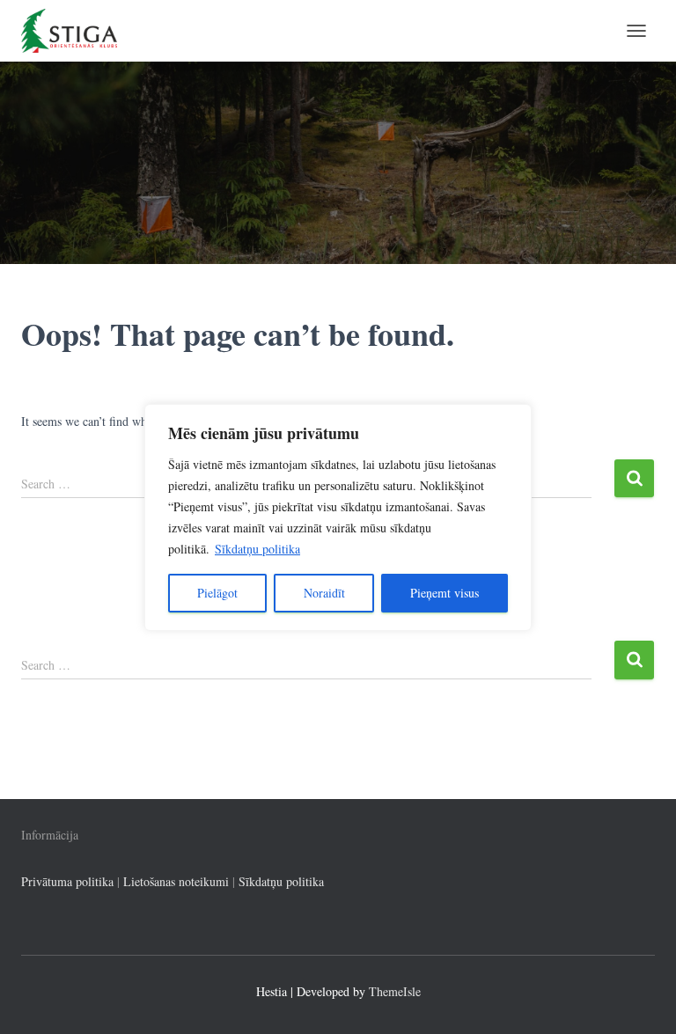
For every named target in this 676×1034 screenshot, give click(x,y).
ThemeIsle (395, 991)
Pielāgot (217, 592)
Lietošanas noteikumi (176, 881)
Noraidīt (324, 592)
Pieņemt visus (444, 592)
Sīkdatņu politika (257, 548)
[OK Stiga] (75, 31)
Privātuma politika (67, 881)
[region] (338, 517)
